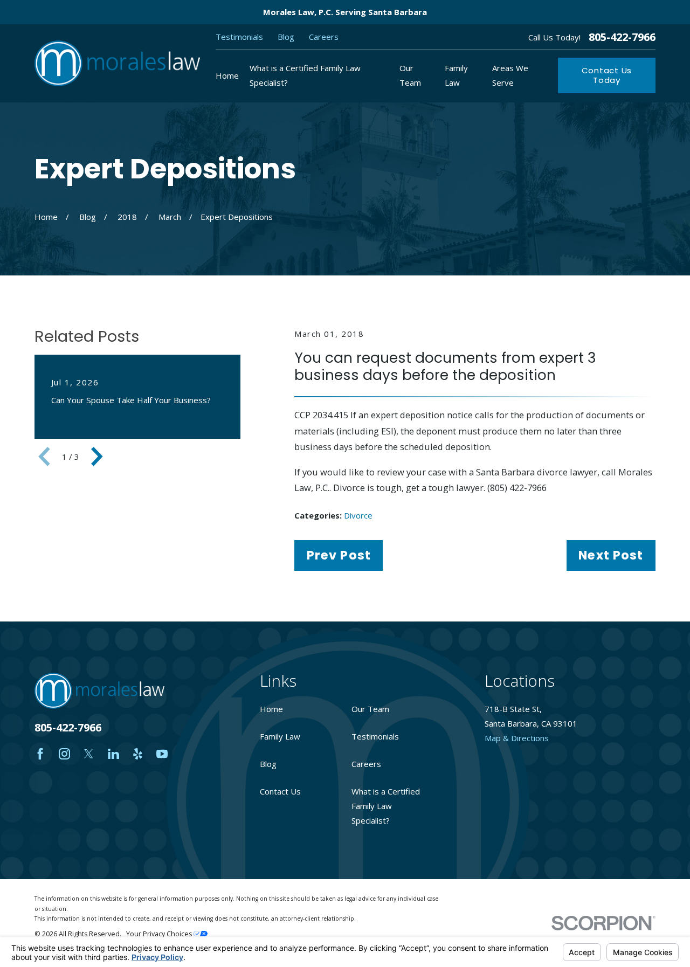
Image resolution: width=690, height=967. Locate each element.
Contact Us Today (607, 75)
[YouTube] (162, 753)
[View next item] (97, 456)
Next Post (610, 555)
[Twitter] (88, 753)
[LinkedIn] (113, 753)
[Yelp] (137, 753)
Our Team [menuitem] (410, 75)
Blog (286, 36)
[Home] (117, 63)
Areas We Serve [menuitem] (510, 75)
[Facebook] (40, 753)
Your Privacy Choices (160, 933)
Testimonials (239, 36)
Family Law (280, 736)
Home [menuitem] (227, 75)
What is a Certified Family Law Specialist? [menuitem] (305, 75)
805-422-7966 (622, 37)
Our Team (370, 708)
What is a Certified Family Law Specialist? (385, 806)
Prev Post (339, 555)
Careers (324, 36)
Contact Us (280, 791)
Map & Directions (517, 738)
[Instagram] (64, 753)
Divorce (358, 515)
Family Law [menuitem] (456, 75)
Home (271, 708)
